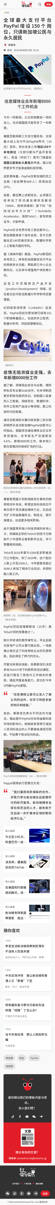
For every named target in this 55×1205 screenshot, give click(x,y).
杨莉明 (9, 1066)
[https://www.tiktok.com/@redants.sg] (13, 1117)
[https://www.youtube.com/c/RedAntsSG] (27, 1117)
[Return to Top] (48, 1199)
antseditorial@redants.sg (31, 1158)
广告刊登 (27, 1183)
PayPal (34, 1058)
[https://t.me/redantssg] (41, 1117)
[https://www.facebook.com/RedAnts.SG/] (20, 1117)
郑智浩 (12, 45)
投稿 (48, 4)
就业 (21, 1058)
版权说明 (39, 1183)
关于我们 (15, 1183)
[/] (27, 4)
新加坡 (9, 1058)
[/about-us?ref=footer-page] (34, 1117)
